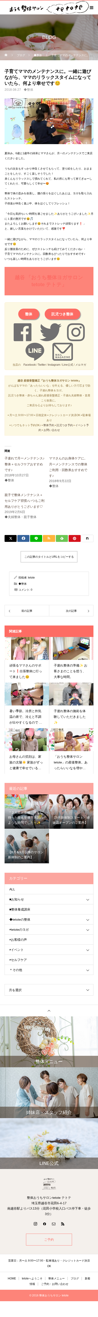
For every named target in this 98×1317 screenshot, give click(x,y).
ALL (12, 889)
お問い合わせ (52, 430)
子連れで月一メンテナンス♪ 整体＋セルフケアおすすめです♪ (24, 464)
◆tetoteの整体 (19, 919)
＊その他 (15, 970)
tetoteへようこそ (32, 1278)
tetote (31, 577)
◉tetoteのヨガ (19, 929)
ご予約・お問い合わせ (54, 1284)
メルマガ (80, 364)
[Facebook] (44, 1223)
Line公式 (67, 364)
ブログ (75, 1278)
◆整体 (28, 89)
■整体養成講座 (19, 909)
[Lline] (36, 538)
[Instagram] (35, 1223)
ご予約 (49, 1239)
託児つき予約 (65, 425)
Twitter (42, 364)
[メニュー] (91, 7)
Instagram (54, 364)
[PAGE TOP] (49, 1010)
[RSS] (62, 1223)
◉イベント (16, 950)
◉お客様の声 (18, 939)
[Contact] (53, 1223)
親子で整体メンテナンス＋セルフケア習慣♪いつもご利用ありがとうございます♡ (24, 500)
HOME (12, 1278)
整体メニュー (56, 1278)
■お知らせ (16, 899)
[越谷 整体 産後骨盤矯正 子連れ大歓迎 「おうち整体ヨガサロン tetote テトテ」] (49, 1184)
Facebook (29, 364)
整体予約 (48, 425)
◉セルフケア (18, 960)
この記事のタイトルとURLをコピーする (49, 556)
